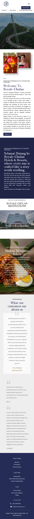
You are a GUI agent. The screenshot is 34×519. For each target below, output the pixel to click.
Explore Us (7, 134)
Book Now (26, 8)
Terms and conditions (17, 493)
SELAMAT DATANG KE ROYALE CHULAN (17, 22)
